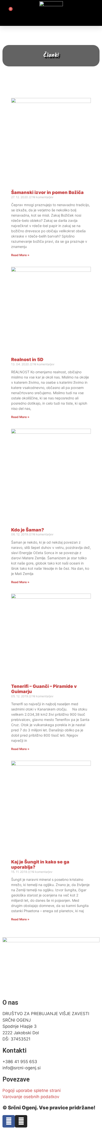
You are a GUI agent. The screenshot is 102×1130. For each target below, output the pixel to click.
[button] (95, 13)
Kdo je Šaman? (27, 529)
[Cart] (8, 13)
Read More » (20, 255)
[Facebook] (8, 1121)
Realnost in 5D (27, 359)
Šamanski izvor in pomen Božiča (47, 192)
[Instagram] (21, 1121)
